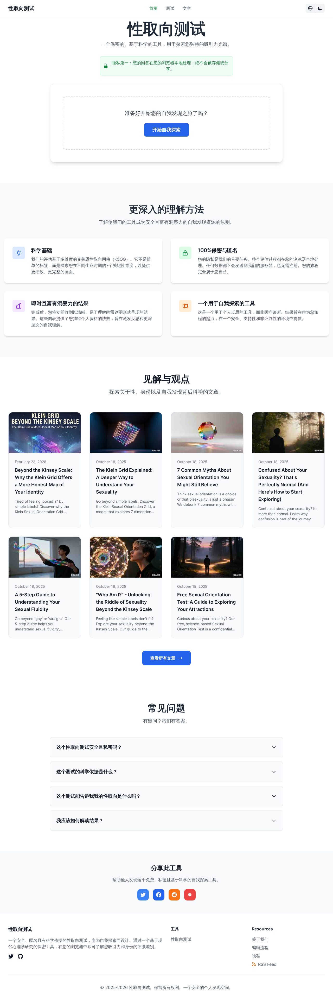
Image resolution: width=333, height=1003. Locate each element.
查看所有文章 (162, 658)
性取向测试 (21, 8)
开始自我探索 (166, 129)
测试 (170, 8)
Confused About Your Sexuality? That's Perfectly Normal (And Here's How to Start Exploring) (283, 484)
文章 (187, 8)
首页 (153, 8)
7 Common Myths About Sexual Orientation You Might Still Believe (204, 477)
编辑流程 (260, 947)
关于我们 (260, 939)
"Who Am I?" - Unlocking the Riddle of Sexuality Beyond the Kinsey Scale (124, 602)
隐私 (256, 956)
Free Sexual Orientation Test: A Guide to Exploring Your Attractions (206, 602)
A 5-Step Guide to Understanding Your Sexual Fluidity (37, 602)
